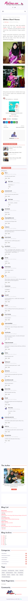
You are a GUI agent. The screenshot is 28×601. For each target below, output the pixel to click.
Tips (17, 574)
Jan (3, 543)
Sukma (6, 353)
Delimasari (7, 362)
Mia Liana (6, 22)
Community (4, 570)
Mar (4, 540)
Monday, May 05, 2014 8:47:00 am (10, 363)
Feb (3, 542)
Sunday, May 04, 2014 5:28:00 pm (10, 287)
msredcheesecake (9, 380)
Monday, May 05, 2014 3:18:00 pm (10, 390)
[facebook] (12, 7)
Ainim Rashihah (8, 323)
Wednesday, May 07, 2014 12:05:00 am (11, 436)
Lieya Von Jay (8, 314)
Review (8, 574)
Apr (3, 539)
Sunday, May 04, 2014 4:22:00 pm (10, 259)
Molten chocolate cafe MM (7, 522)
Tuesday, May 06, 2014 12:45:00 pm (11, 427)
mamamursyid (8, 191)
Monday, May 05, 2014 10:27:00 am (11, 372)
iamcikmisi (7, 246)
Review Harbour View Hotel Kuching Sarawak (11, 526)
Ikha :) (6, 173)
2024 (4, 544)
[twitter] (15, 7)
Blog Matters (14, 553)
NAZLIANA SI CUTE (9, 417)
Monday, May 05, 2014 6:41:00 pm (10, 399)
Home (4, 17)
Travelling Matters (14, 561)
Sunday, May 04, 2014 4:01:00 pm (10, 247)
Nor (5, 275)
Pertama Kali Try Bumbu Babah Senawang (10, 519)
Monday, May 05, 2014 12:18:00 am (11, 344)
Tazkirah (13, 574)
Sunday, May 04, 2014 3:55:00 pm (10, 238)
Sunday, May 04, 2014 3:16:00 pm (14, 182)
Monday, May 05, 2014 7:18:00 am (10, 354)
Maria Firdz (7, 389)
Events (17, 570)
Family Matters (14, 557)
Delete (9, 178)
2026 (4, 536)
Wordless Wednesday (6, 576)
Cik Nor (6, 257)
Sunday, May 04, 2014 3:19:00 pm (10, 210)
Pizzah (6, 398)
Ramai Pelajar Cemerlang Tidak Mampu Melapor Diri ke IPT (14, 515)
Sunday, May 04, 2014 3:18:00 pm (14, 200)
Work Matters (8, 17)
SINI (12, 116)
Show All (3, 529)
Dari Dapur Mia (11, 570)
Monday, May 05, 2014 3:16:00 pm (10, 381)
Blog (21, 599)
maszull (6, 295)
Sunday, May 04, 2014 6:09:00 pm (10, 296)
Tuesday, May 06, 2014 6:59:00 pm (14, 409)
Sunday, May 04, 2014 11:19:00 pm (11, 333)
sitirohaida (7, 209)
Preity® (6, 305)
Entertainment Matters (14, 555)
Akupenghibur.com (9, 218)
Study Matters (14, 559)
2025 (4, 538)
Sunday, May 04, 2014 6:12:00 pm (10, 306)
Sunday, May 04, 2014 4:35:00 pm (10, 268)
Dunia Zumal (8, 237)
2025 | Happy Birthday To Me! (15, 152)
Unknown (7, 227)
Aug (4, 537)
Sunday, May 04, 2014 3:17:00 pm (10, 192)
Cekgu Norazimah (9, 342)
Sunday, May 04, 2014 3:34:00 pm (10, 228)
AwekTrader (8, 332)
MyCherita (7, 371)
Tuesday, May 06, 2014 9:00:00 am (11, 418)
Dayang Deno (8, 435)
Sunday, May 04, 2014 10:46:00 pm (11, 324)
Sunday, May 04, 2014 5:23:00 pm (10, 277)
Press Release (20, 572)
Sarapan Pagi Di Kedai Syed (7, 511)
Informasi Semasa (9, 572)
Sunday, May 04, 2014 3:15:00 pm (10, 174)
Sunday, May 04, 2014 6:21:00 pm (10, 315)
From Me (8, 119)
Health (3, 572)
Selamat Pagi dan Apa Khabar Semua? (15, 148)
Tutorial (21, 574)
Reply (6, 178)
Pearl (15, 572)
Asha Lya (7, 426)
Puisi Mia (4, 574)
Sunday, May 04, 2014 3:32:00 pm (10, 219)
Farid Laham (8, 266)
